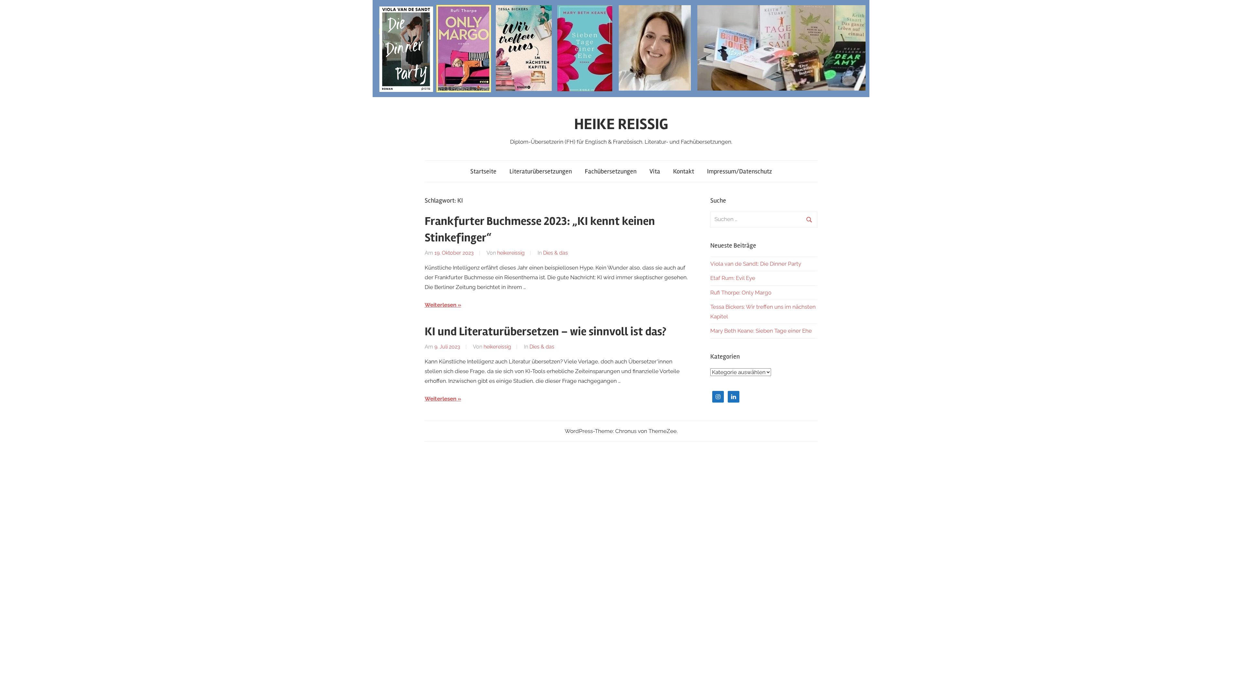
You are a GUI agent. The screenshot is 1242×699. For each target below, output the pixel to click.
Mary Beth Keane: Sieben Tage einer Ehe (761, 330)
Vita (654, 171)
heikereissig (511, 253)
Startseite (483, 171)
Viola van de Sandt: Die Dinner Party (755, 264)
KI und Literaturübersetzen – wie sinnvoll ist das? (545, 332)
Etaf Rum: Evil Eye (732, 278)
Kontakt (683, 171)
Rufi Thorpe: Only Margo (740, 292)
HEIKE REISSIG (621, 124)
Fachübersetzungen (611, 171)
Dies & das (555, 253)
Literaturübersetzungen (540, 171)
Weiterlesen (440, 305)
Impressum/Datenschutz (739, 171)
